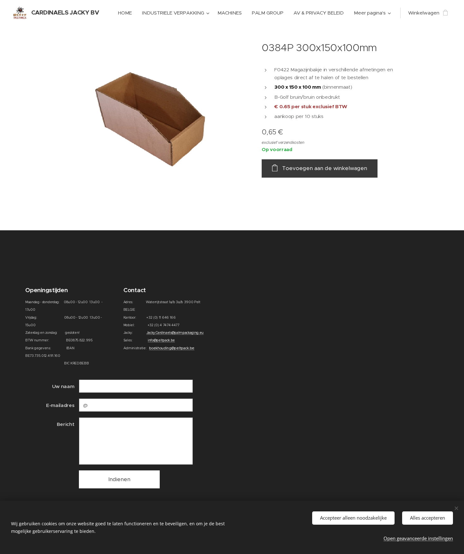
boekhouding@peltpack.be (171, 348)
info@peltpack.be (161, 340)
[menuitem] (126, 13)
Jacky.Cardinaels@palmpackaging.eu (175, 333)
